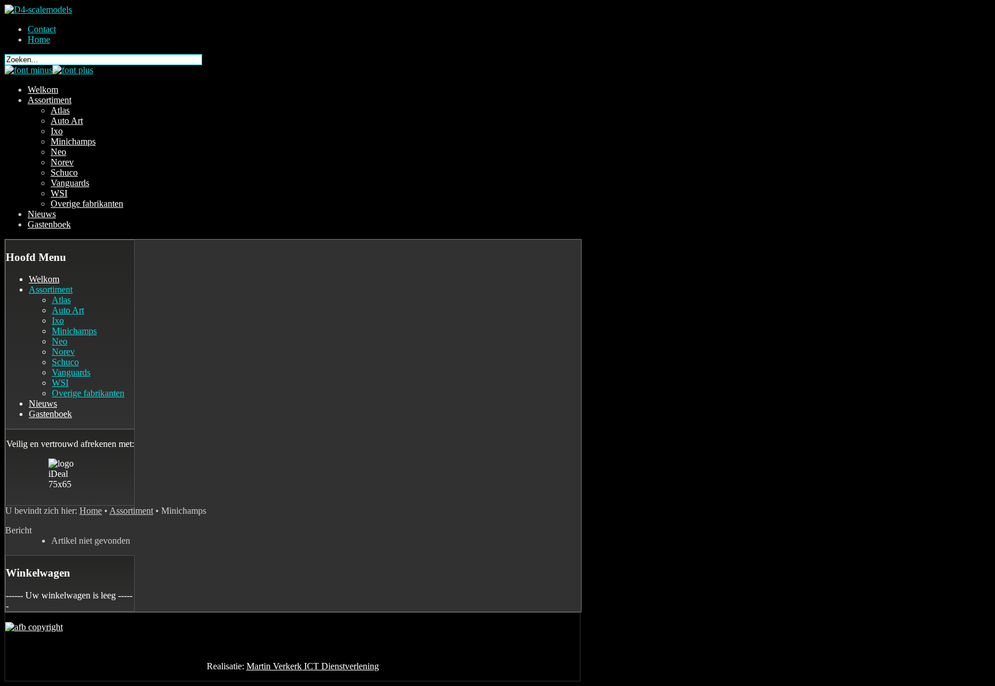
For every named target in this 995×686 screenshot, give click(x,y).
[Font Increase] (72, 70)
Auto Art (67, 121)
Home (39, 39)
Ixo (57, 131)
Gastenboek (49, 224)
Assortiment (49, 100)
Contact (42, 29)
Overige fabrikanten (87, 204)
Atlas (60, 110)
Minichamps (73, 141)
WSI (59, 193)
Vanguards (70, 183)
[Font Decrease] (28, 70)
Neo (58, 152)
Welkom (43, 89)
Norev (62, 162)
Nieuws (42, 214)
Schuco (64, 172)
